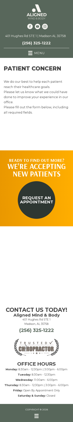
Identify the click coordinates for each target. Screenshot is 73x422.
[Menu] (36, 416)
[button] (36, 200)
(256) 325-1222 (36, 43)
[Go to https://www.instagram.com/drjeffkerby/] (45, 27)
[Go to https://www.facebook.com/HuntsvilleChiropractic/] (30, 27)
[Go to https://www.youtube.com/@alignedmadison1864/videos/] (37, 27)
